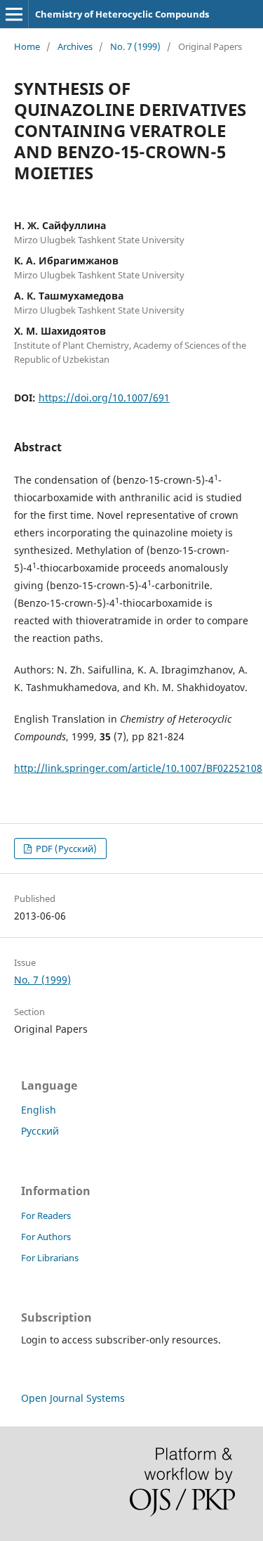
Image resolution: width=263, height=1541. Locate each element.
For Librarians (50, 1257)
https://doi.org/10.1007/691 (104, 397)
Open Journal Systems (73, 1398)
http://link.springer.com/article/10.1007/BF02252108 (138, 768)
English (38, 1109)
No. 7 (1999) (135, 46)
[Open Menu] (14, 14)
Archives (75, 46)
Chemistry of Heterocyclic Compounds (122, 14)
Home (27, 46)
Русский (40, 1130)
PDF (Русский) (65, 848)
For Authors (46, 1236)
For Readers (46, 1215)
